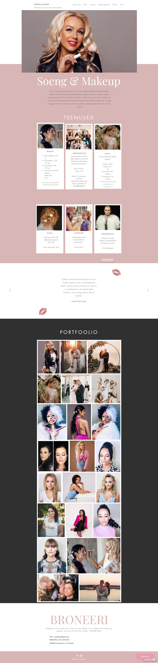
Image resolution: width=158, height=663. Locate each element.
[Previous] (10, 290)
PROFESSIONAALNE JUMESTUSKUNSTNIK (48, 8)
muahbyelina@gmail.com (61, 637)
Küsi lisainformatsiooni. (79, 186)
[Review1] (77, 314)
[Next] (148, 290)
